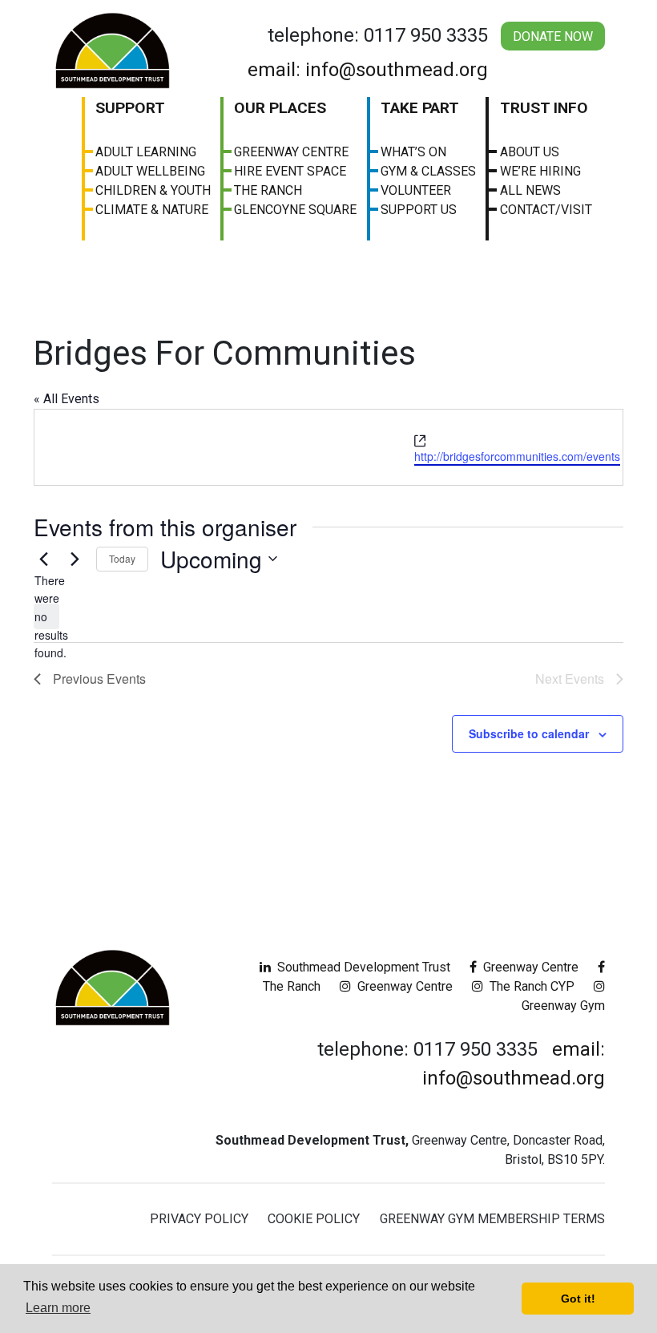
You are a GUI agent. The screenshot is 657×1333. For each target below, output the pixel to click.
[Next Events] (74, 558)
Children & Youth (153, 190)
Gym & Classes (428, 171)
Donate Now (553, 36)
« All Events (66, 398)
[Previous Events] (43, 558)
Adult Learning (145, 152)
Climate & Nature (151, 209)
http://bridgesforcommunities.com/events (517, 456)
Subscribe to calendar (529, 733)
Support (130, 108)
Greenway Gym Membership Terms (492, 1218)
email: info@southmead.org (368, 70)
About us (529, 152)
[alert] (46, 616)
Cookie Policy (314, 1218)
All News (530, 190)
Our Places (280, 108)
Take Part (420, 108)
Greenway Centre (291, 152)
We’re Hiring (540, 171)
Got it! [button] (578, 1298)
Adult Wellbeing (150, 171)
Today (122, 558)
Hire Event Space (290, 171)
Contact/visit (546, 209)
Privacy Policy (199, 1218)
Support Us (419, 209)
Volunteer (416, 190)
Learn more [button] (58, 1308)
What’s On (413, 152)
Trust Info (544, 108)
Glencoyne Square (295, 209)
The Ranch (268, 190)
